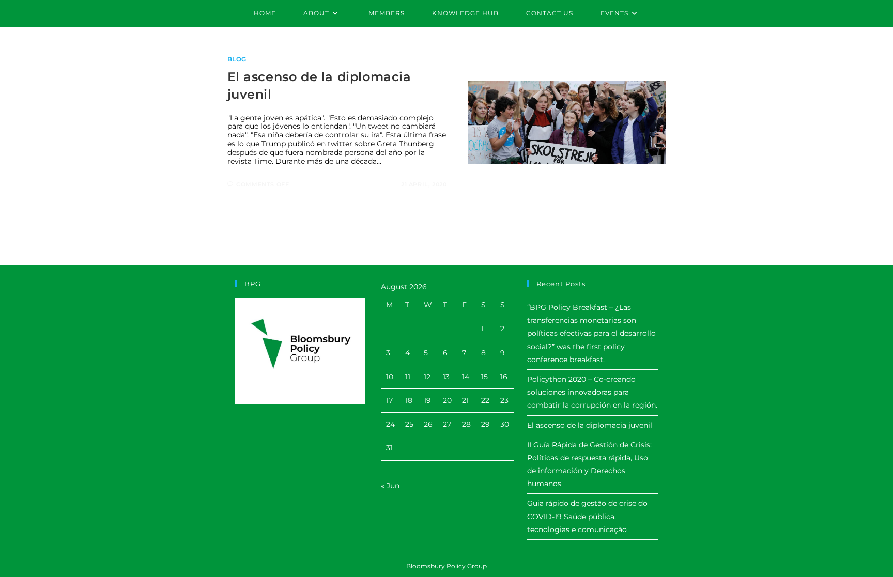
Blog (237, 59)
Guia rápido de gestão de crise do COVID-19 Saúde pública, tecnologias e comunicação (587, 516)
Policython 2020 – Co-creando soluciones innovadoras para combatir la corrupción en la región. (592, 392)
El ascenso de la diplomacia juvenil (589, 425)
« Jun (390, 485)
